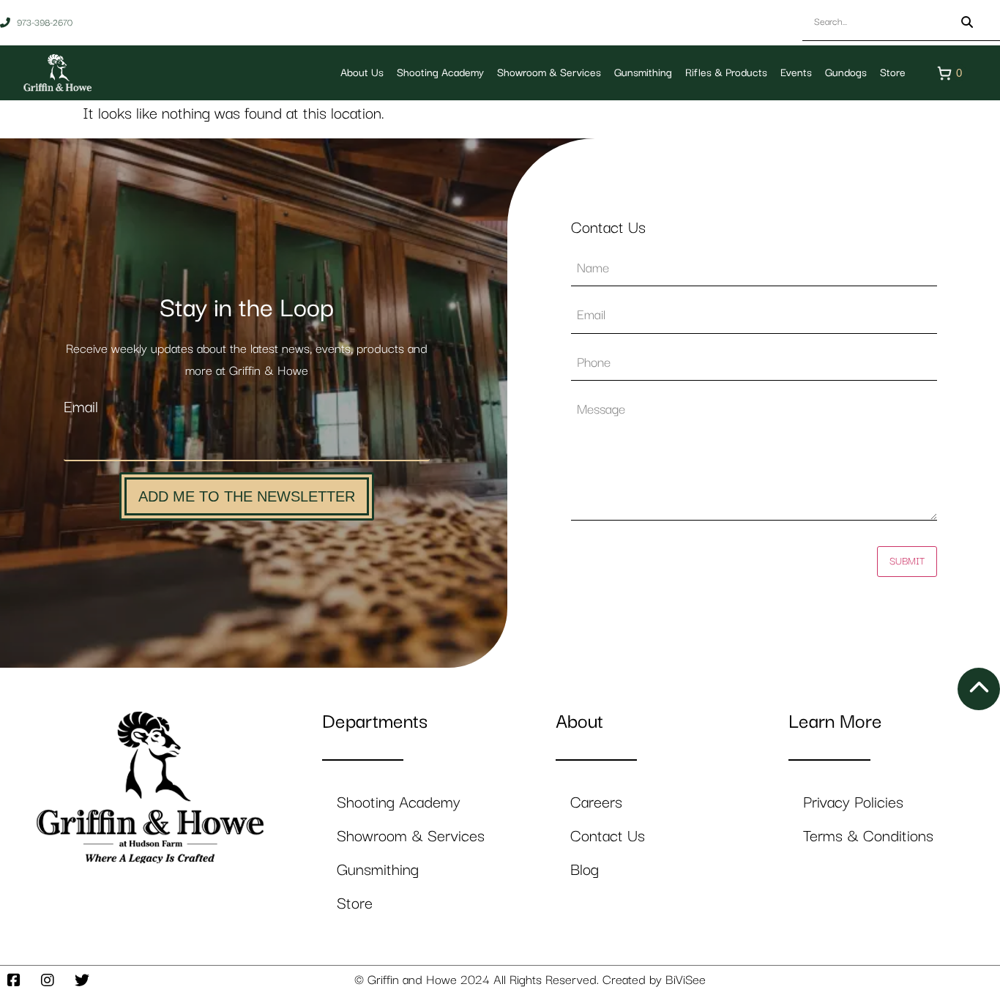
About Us (362, 73)
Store (893, 73)
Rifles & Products (726, 73)
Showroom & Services (549, 73)
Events (796, 73)
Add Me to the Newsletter (246, 496)
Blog (584, 870)
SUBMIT (907, 561)
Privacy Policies (853, 803)
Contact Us (607, 836)
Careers (596, 803)
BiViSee (685, 980)
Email (81, 407)
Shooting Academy (440, 73)
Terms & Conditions (868, 836)
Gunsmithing (643, 73)
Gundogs (846, 73)
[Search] (967, 22)
